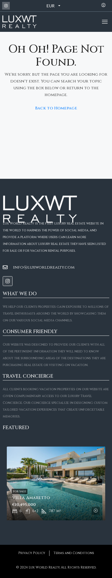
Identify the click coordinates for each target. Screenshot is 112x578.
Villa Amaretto (31, 498)
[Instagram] (6, 6)
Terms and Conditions (74, 553)
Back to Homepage (56, 108)
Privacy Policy (31, 553)
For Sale (19, 491)
